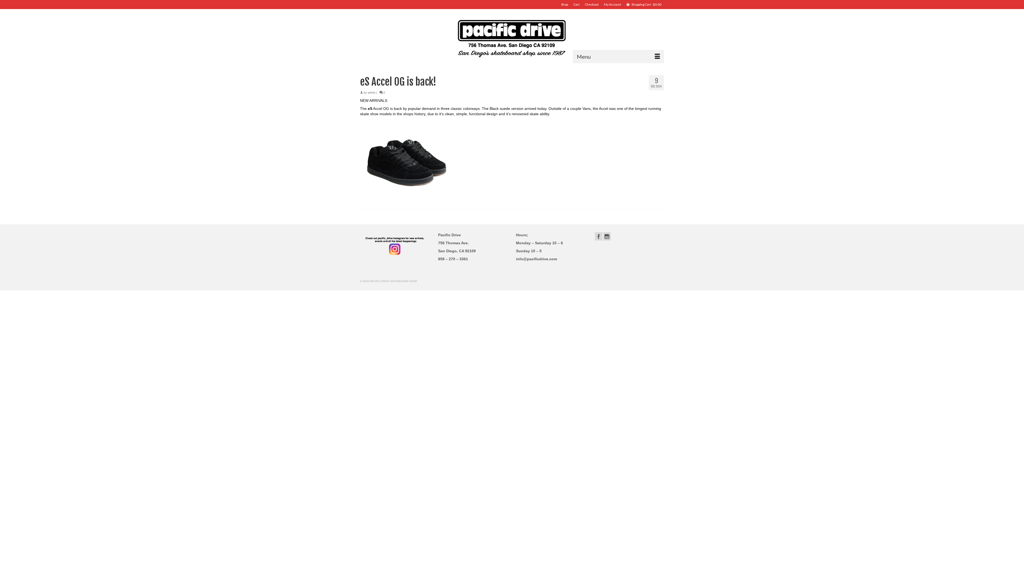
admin (371, 92)
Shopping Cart (646, 4)
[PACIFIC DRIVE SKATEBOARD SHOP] (512, 38)
